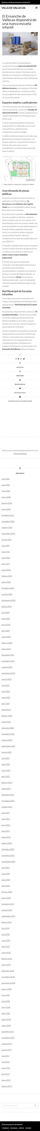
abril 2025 (6, 564)
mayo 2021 (6, 825)
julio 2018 (5, 995)
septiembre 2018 (8, 983)
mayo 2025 (6, 558)
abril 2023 (6, 703)
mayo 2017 (6, 1068)
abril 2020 (6, 886)
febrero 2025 (7, 576)
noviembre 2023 (8, 661)
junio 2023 (6, 691)
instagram (13, 1128)
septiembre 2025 (8, 533)
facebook (5, 1128)
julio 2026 (5, 479)
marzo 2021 (6, 837)
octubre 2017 (7, 1044)
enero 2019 (6, 965)
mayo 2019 (6, 940)
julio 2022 (5, 758)
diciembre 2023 (8, 655)
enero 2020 (6, 898)
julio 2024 (5, 612)
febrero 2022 (7, 782)
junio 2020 (6, 874)
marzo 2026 (6, 497)
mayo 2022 (6, 770)
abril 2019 (6, 946)
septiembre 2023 (8, 673)
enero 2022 (6, 788)
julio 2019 (5, 928)
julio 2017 (5, 1056)
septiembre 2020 (8, 861)
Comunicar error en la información (20, 401)
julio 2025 (5, 546)
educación (20, 367)
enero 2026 (6, 509)
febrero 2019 (7, 959)
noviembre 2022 (8, 734)
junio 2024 (6, 618)
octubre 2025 (7, 527)
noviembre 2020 (8, 855)
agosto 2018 (6, 989)
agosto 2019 (6, 922)
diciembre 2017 (8, 1031)
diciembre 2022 (8, 728)
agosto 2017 (6, 1050)
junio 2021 (6, 819)
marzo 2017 (6, 1080)
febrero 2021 (7, 843)
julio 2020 (5, 867)
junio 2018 (6, 1001)
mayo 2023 (6, 697)
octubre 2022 (7, 740)
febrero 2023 (7, 716)
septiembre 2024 (8, 600)
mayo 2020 (6, 880)
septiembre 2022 (8, 746)
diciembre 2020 (8, 849)
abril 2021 (6, 831)
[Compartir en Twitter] (18, 359)
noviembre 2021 (8, 801)
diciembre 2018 (8, 971)
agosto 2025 (6, 539)
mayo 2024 (6, 625)
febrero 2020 (7, 892)
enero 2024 (6, 649)
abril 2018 (6, 1013)
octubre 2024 (7, 594)
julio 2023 (5, 685)
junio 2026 (6, 485)
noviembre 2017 (8, 1038)
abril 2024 (6, 631)
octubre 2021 (7, 807)
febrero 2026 (7, 503)
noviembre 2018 (8, 977)
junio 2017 (6, 1062)
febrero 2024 (7, 643)
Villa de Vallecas (13, 8)
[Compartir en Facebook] (16, 359)
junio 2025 (6, 552)
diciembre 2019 (8, 904)
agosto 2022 (6, 752)
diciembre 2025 (8, 515)
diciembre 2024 (8, 588)
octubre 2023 (7, 667)
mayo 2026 (6, 491)
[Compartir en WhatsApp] (21, 359)
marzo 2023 (6, 709)
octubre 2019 (7, 910)
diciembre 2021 (8, 795)
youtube (28, 1128)
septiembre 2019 (8, 916)
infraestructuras (20, 392)
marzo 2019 (6, 952)
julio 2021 (5, 813)
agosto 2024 (6, 606)
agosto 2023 (6, 679)
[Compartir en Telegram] (24, 359)
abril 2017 (6, 1074)
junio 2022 (6, 764)
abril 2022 (6, 776)
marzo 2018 (6, 1019)
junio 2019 (6, 934)
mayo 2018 (6, 1007)
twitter (21, 1128)
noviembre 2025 (8, 521)
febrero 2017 (7, 1086)
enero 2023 (6, 722)
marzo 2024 (6, 637)
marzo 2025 (6, 570)
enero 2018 (6, 1025)
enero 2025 (6, 582)
